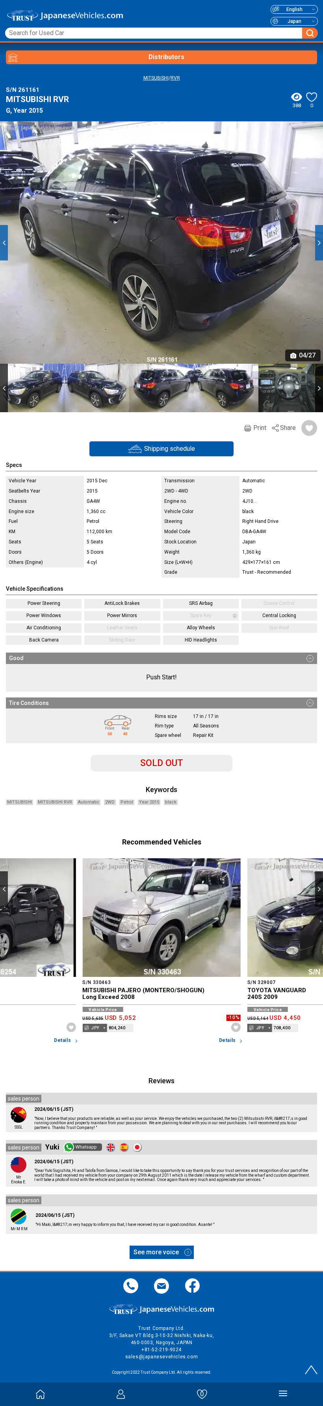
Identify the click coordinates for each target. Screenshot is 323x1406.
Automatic (88, 802)
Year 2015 (149, 802)
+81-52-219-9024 (161, 1349)
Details (62, 1040)
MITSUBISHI (156, 78)
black (170, 802)
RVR (175, 78)
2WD (110, 802)
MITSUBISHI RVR (55, 802)
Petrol (127, 802)
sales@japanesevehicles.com (161, 1357)
